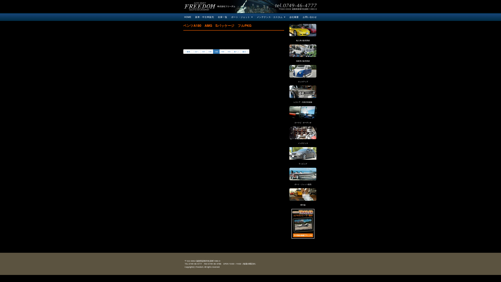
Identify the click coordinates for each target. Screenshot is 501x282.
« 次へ (196, 51)
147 (203, 51)
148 (209, 51)
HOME (187, 17)
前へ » (236, 51)
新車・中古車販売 (204, 17)
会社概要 (294, 17)
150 (222, 51)
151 (229, 51)
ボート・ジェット (240, 17)
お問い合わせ (310, 17)
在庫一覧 (222, 17)
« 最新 (187, 51)
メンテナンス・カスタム (270, 17)
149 (216, 51)
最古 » (245, 51)
